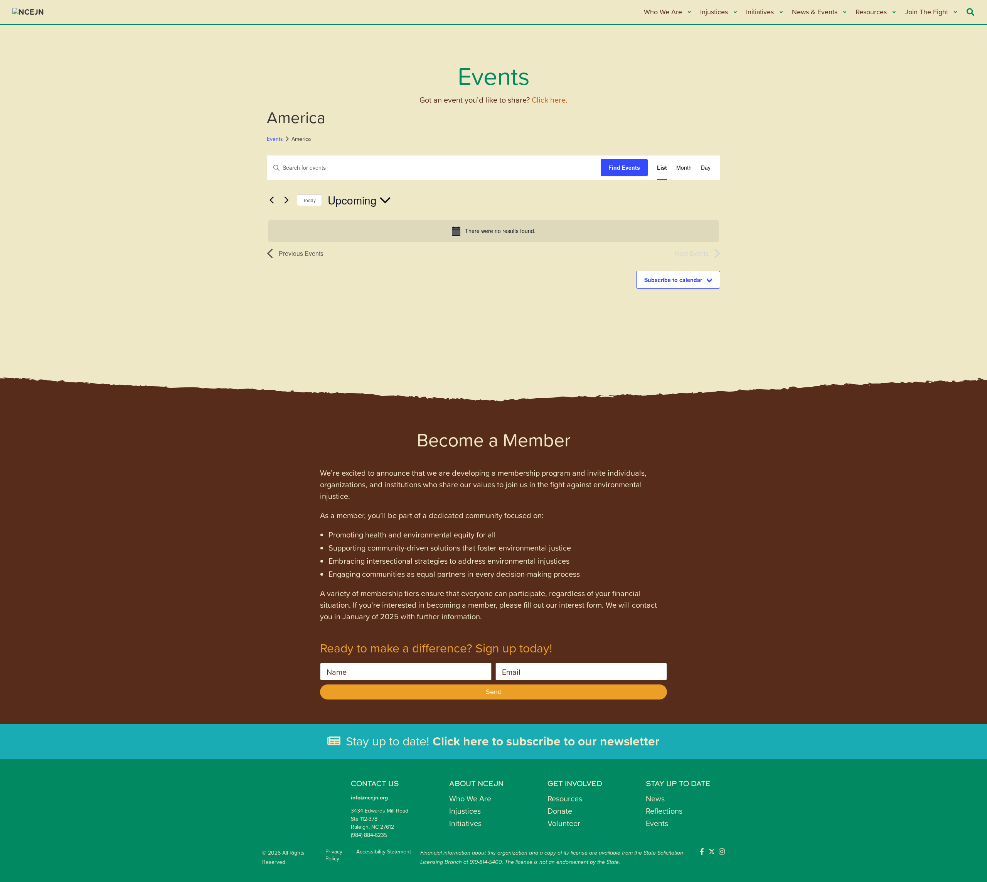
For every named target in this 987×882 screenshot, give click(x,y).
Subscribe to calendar (673, 280)
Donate (559, 810)
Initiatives (465, 823)
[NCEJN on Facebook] (702, 851)
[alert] (493, 231)
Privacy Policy (333, 855)
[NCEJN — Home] (70, 12)
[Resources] (893, 12)
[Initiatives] (780, 12)
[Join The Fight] (955, 12)
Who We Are (470, 798)
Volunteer (563, 823)
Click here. (550, 99)
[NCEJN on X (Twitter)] (712, 851)
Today (309, 200)
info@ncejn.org (369, 797)
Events (275, 138)
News (655, 798)
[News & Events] (844, 12)
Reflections (664, 810)
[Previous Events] (271, 200)
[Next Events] (286, 200)
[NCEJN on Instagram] (722, 851)
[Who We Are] (689, 12)
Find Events (624, 167)
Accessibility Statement (383, 851)
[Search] (970, 12)
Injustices (465, 810)
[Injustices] (735, 12)
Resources (564, 798)
